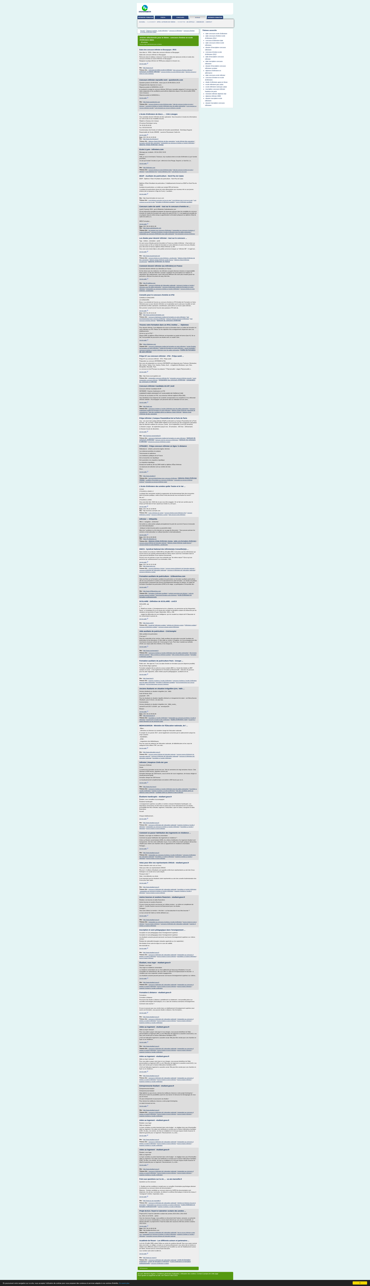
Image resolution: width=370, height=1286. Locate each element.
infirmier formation (215, 17)
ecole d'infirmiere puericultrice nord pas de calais (159, 200)
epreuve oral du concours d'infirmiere (177, 319)
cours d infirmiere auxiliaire (184, 202)
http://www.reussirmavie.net (151, 256)
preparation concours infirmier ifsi (158, 378)
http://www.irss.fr (148, 68)
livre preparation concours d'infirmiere (185, 234)
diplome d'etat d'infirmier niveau (151, 145)
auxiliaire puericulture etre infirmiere (178, 593)
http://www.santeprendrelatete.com (153, 315)
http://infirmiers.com (149, 167)
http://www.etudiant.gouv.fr (151, 822)
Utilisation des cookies (188, 1274)
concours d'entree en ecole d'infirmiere (214, 79)
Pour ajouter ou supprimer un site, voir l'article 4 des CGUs (158, 1275)
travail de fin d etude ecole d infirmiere (158, 719)
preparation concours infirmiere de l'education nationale (160, 1236)
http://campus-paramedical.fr (152, 435)
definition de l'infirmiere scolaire (175, 625)
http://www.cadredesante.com (152, 228)
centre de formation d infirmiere (158, 1261)
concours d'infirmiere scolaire (148, 627)
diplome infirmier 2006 (213, 96)
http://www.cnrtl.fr (148, 623)
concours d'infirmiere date (214, 40)
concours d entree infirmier (149, 72)
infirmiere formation (145, 17)
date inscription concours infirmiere (214, 63)
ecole (197, 17)
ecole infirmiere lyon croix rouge (179, 171)
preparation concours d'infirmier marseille (181, 378)
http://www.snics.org (149, 566)
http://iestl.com (147, 406)
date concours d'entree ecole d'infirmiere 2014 (215, 37)
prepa (163, 17)
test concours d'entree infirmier (182, 70)
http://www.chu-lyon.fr (149, 786)
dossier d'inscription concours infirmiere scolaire (215, 67)
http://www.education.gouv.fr (151, 752)
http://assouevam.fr (149, 715)
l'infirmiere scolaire (190, 625)
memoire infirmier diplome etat (216, 94)
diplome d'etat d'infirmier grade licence (161, 260)
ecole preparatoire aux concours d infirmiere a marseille (168, 108)
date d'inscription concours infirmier (214, 58)
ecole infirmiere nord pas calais (216, 87)
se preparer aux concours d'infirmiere (160, 230)
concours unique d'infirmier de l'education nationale (152, 543)
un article (191, 22)
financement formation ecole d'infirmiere (166, 595)
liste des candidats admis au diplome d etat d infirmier (165, 412)
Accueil (142, 22)
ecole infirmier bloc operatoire (185, 141)
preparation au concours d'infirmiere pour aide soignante (156, 234)
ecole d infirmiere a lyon (164, 171)
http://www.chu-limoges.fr (150, 139)
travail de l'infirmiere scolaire (157, 625)
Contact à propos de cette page (207, 1274)
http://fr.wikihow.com (149, 283)
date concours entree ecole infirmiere (214, 44)
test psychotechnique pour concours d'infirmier (163, 478)
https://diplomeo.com (149, 344)
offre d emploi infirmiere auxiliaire (180, 654)
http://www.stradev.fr (149, 476)
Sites (159, 22)
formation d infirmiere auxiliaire (165, 202)
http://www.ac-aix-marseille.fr (152, 1200)
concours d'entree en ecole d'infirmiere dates (172, 72)
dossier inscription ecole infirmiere (213, 100)
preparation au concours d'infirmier (172, 380)
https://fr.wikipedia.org (149, 539)
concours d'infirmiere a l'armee (156, 568)
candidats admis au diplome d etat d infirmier (169, 792)
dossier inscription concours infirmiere (215, 104)
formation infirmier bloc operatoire (149, 143)
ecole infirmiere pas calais (214, 84)
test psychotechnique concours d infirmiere (157, 684)
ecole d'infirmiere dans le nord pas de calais (182, 200)
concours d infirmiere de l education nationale (181, 570)
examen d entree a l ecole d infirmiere (160, 680)
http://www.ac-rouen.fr (149, 1257)
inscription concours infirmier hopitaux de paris (215, 90)
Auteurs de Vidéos (168, 22)
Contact (209, 22)
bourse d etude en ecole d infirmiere (155, 828)
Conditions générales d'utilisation (168, 1274)
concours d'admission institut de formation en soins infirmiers (167, 317)
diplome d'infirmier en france (159, 262)
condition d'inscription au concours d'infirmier (159, 480)
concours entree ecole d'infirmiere (168, 627)
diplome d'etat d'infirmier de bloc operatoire (161, 141)
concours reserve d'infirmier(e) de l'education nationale (180, 568)
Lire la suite (143, 64)
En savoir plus (124, 1283)
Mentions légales (150, 1274)
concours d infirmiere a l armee (159, 514)
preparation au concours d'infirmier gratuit (156, 482)
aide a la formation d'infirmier (185, 541)
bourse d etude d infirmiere (152, 924)
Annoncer (200, 22)
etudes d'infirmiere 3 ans (179, 719)
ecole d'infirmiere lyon (151, 171)
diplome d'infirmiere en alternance (213, 72)
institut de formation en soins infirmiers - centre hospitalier (177, 348)
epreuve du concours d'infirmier (169, 320)
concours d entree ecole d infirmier (160, 70)
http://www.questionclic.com (151, 102)
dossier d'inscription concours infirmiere (215, 49)
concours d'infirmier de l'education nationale (162, 285)
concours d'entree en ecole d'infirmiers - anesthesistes (162, 258)
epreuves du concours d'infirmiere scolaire (159, 442)
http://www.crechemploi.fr (151, 650)
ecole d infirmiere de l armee (155, 513)
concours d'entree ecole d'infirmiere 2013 (175, 513)
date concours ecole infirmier (215, 75)
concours (180, 17)
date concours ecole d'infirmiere (177, 514)
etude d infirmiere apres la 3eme (216, 82)
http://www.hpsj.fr (148, 678)
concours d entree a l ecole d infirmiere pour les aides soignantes (165, 106)
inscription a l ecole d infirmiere (158, 718)
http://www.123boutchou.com (152, 591)
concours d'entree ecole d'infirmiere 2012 (213, 53)
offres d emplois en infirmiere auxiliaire (161, 654)
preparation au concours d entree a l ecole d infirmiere (177, 143)
